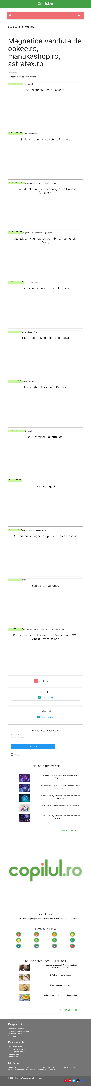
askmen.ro (42, 1070)
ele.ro (21, 1067)
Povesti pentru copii (15, 1052)
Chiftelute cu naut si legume (60, 975)
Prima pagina (13, 27)
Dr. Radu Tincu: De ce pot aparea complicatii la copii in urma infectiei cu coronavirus (45, 919)
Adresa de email (16, 734)
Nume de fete (13, 1054)
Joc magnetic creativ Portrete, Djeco (45, 288)
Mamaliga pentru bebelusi (60, 985)
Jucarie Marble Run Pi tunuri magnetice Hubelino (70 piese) (45, 191)
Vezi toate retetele (68, 1010)
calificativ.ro (31, 1070)
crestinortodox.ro (44, 1067)
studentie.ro (19, 1070)
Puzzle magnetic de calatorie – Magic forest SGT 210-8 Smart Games (45, 637)
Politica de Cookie (15, 1034)
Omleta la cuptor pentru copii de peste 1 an (60, 995)
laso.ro (65, 1067)
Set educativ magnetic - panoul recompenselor (45, 536)
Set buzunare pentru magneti (45, 90)
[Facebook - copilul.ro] (82, 1080)
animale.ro (74, 1067)
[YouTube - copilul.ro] (70, 1080)
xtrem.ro (52, 1070)
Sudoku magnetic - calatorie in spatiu (45, 139)
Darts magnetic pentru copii (45, 437)
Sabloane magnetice (45, 585)
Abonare (33, 746)
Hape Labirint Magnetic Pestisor (45, 387)
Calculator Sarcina (15, 1047)
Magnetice (30, 27)
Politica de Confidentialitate (18, 1031)
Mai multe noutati (69, 831)
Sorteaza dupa (12, 72)
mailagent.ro (30, 1067)
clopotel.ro (12, 1067)
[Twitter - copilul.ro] (74, 1080)
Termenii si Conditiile (16, 1029)
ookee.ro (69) (47, 698)
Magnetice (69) (48, 717)
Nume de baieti (14, 1057)
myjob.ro (56, 1067)
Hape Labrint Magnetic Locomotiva (45, 337)
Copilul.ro (45, 4)
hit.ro (10, 1070)
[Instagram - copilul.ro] (78, 1080)
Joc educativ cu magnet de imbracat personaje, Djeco (45, 240)
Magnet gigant (45, 486)
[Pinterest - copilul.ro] (65, 1080)
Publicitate (12, 1036)
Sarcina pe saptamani (16, 1049)
